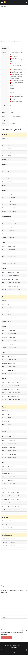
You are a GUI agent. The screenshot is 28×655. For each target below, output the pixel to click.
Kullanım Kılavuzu (9, 650)
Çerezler (14, 652)
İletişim (3, 650)
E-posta (3, 617)
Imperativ (5, 517)
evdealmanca (14, 647)
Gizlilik (16, 650)
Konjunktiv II (6, 407)
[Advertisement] (14, 24)
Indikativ (5, 134)
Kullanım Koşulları (22, 650)
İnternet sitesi (4, 623)
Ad (2, 611)
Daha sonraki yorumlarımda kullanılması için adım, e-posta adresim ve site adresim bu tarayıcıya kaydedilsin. (14, 632)
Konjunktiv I (6, 297)
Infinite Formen (7, 535)
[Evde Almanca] (5, 2)
